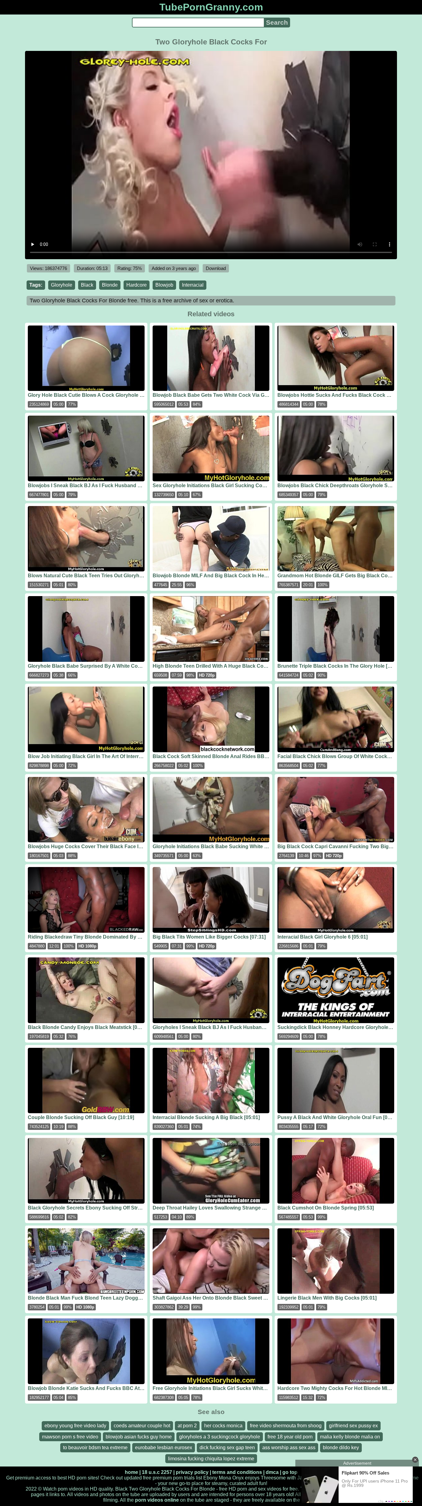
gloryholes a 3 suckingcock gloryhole (219, 1436)
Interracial (193, 285)
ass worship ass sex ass (288, 1447)
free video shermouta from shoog (286, 1425)
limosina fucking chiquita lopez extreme (211, 1458)
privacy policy (192, 1472)
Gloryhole (61, 285)
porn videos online (157, 1500)
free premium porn (163, 1477)
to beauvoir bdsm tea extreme (95, 1447)
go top (290, 1472)
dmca (272, 1472)
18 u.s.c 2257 (157, 1472)
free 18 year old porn (290, 1436)
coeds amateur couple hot (142, 1425)
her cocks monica (223, 1425)
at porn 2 (187, 1425)
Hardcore (136, 285)
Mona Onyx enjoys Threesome (252, 1477)
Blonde (110, 285)
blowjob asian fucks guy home (139, 1436)
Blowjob (164, 285)
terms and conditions (237, 1472)
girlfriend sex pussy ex (353, 1425)
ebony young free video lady (75, 1425)
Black (87, 285)
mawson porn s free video (70, 1436)
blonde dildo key (341, 1447)
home (131, 1472)
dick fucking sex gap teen (227, 1447)
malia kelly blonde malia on (350, 1436)
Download (216, 268)
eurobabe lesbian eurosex (163, 1447)
